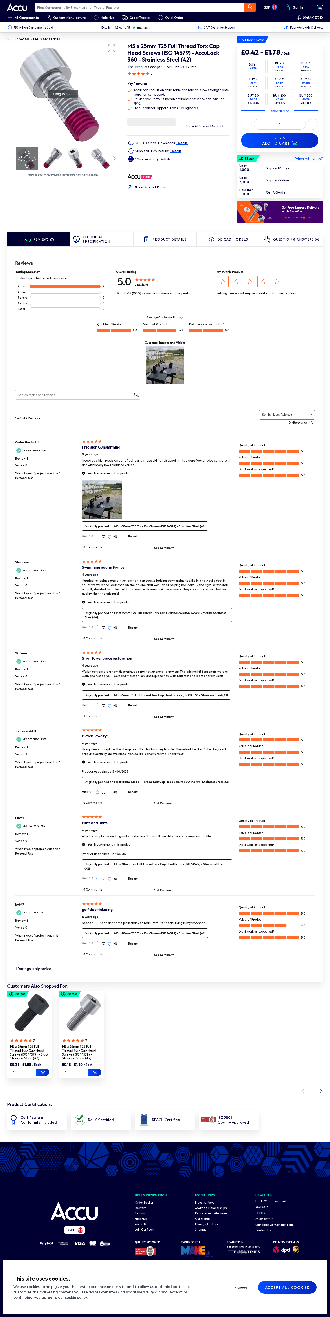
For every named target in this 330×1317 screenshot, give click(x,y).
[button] (111, 48)
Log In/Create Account (270, 1201)
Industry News (204, 1202)
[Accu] (17, 7)
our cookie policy (72, 1297)
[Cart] (320, 7)
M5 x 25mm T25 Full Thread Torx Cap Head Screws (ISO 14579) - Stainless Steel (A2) (79, 1052)
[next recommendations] (319, 1091)
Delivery (140, 1207)
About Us (141, 1224)
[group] (62, 94)
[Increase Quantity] (246, 124)
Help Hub (141, 1218)
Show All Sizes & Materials (37, 39)
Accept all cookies (287, 1287)
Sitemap (201, 1229)
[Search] (250, 7)
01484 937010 (313, 17)
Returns (140, 1213)
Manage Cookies (206, 1224)
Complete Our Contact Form (274, 1224)
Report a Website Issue (211, 1213)
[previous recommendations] (304, 1091)
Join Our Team (144, 1229)
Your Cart (261, 1206)
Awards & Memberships (211, 1207)
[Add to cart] (42, 1072)
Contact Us (263, 1230)
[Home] (74, 1211)
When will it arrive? (309, 158)
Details (182, 143)
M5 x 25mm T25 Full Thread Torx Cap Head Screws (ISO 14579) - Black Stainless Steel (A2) (29, 1052)
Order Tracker (144, 1202)
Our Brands (202, 1218)
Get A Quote (276, 192)
